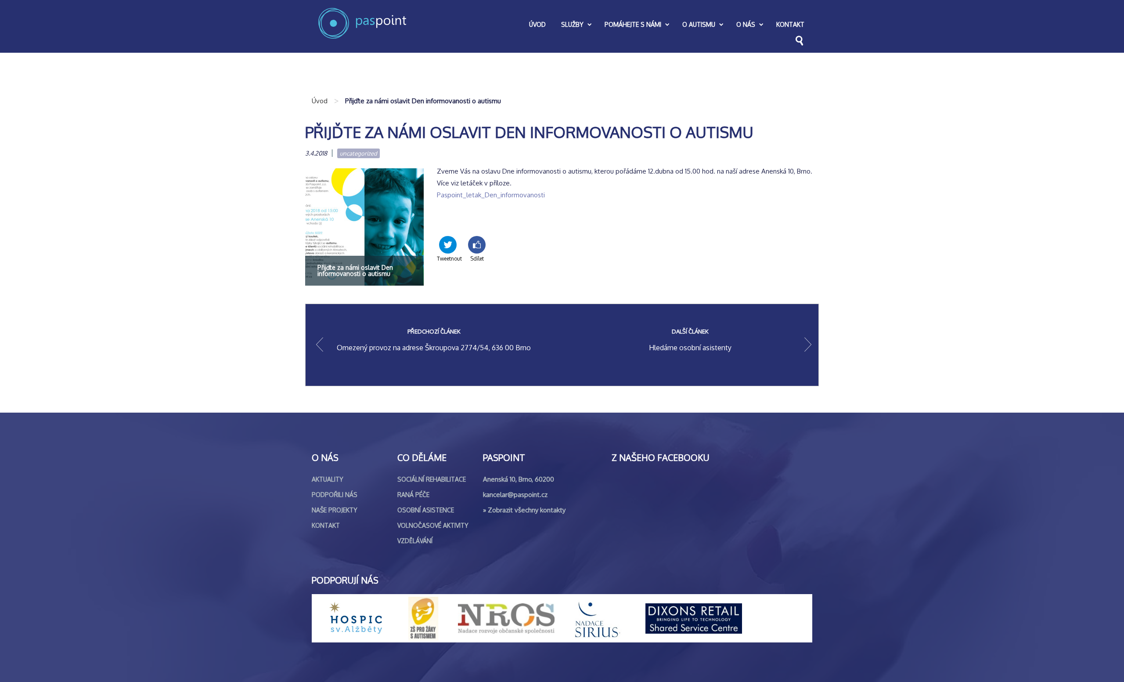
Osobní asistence (425, 510)
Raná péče (413, 494)
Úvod (320, 101)
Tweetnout (448, 258)
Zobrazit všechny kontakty (527, 510)
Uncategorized (358, 153)
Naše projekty (334, 510)
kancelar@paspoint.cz (515, 494)
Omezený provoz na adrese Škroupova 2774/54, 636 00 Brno (434, 340)
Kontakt (326, 525)
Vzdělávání (414, 540)
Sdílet (477, 258)
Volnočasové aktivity (432, 525)
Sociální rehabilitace (431, 479)
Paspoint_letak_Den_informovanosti (491, 195)
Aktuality (327, 479)
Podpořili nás (334, 494)
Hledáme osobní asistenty (690, 340)
